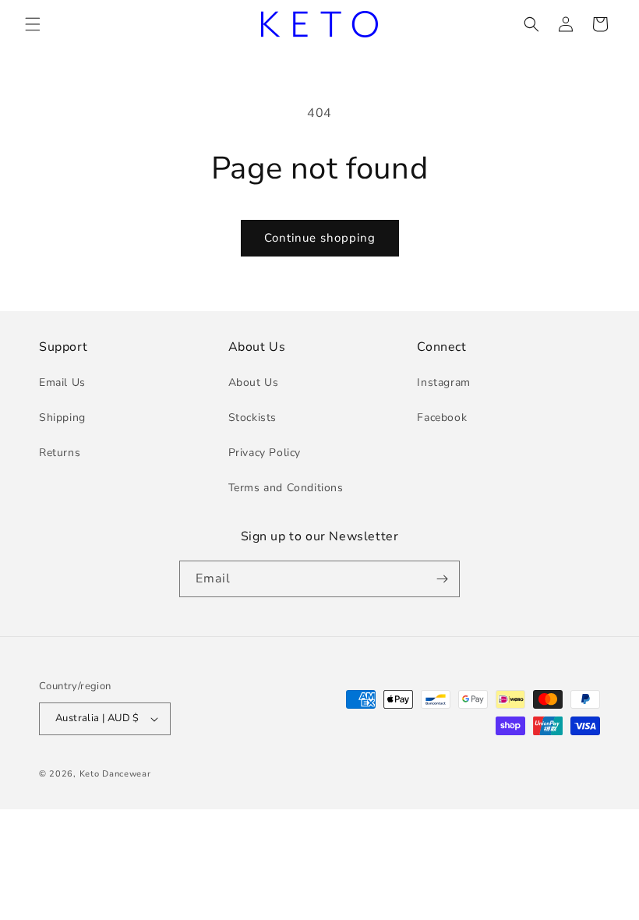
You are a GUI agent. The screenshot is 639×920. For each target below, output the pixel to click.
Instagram (443, 382)
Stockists (252, 417)
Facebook (442, 417)
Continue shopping (320, 238)
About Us (253, 382)
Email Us (62, 382)
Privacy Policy (264, 452)
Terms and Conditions (286, 487)
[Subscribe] (442, 579)
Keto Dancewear (115, 774)
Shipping (62, 417)
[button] (33, 24)
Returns (59, 452)
